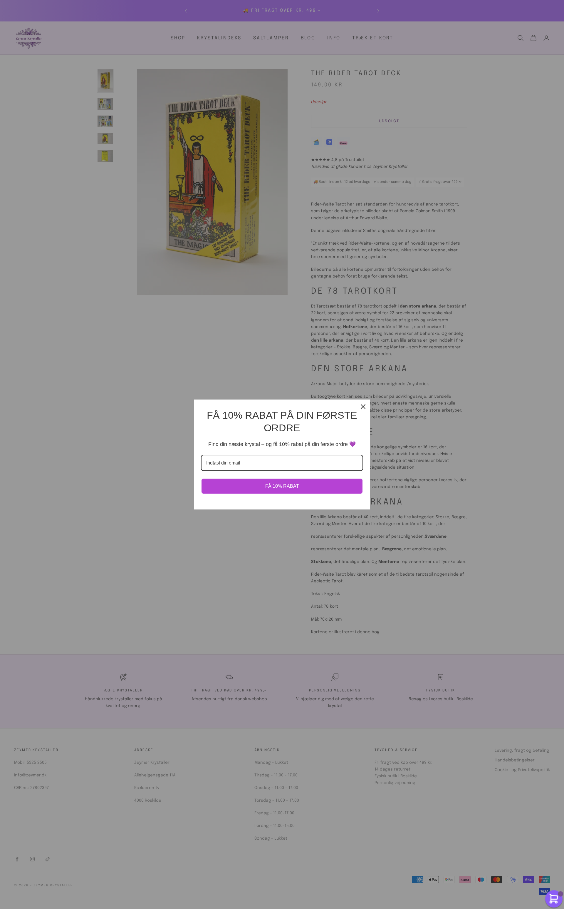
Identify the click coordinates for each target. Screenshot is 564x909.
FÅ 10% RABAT (282, 486)
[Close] (363, 407)
